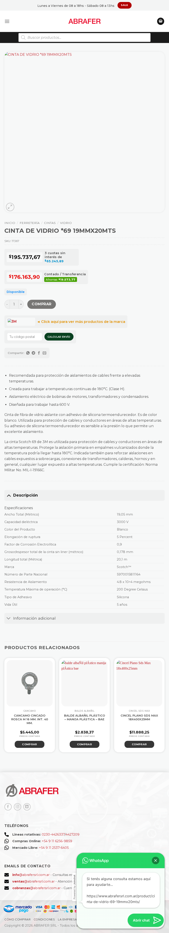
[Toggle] (8, 495)
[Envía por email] (44, 353)
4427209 (72, 834)
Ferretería (30, 223)
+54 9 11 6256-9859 (57, 841)
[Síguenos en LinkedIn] (27, 806)
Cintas (50, 223)
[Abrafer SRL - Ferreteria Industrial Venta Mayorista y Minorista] (84, 21)
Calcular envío (59, 336)
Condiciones (44, 919)
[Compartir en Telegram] (33, 353)
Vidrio (66, 223)
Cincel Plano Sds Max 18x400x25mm (139, 717)
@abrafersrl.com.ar (31, 875)
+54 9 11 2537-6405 (54, 848)
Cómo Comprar (17, 919)
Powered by (74, 887)
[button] (7, 21)
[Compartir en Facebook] (39, 353)
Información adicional (34, 618)
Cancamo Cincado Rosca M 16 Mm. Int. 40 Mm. (29, 719)
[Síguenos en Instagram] (17, 806)
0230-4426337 (53, 834)
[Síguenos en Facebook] (8, 806)
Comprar (41, 304)
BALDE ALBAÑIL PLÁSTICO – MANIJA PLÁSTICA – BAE (84, 717)
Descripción (25, 495)
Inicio (9, 223)
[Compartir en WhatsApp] (28, 353)
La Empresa (67, 919)
